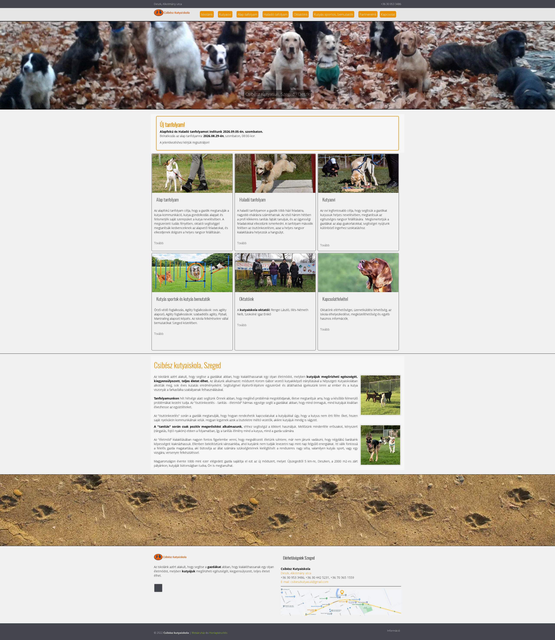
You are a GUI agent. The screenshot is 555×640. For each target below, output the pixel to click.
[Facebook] (158, 587)
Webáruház (198, 633)
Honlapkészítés (218, 633)
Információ (393, 630)
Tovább (158, 243)
